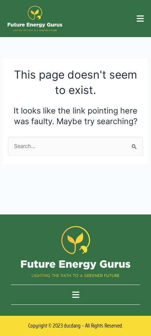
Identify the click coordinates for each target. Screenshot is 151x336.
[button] (140, 19)
